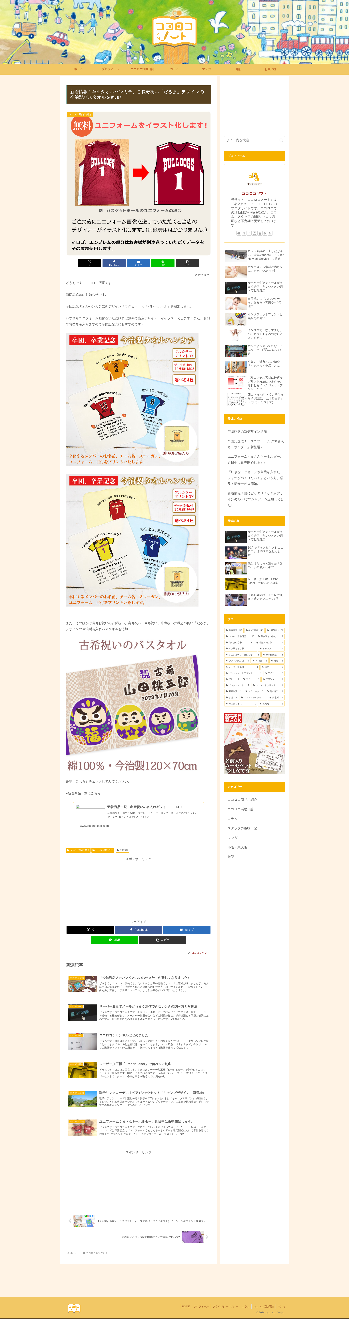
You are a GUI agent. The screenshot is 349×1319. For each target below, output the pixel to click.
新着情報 (123, 850)
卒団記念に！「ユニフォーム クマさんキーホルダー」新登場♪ (256, 444)
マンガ (281, 1306)
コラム (246, 1306)
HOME (186, 1306)
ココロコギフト (254, 193)
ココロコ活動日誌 (104, 850)
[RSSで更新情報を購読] (270, 233)
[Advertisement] (138, 887)
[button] (187, 263)
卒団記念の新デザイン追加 (247, 431)
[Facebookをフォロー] (249, 233)
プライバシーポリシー (225, 1306)
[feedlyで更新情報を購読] (264, 233)
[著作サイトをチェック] (238, 233)
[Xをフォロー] (244, 233)
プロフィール (201, 1306)
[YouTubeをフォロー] (259, 233)
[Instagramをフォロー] (254, 233)
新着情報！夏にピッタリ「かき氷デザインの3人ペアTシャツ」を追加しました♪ (256, 499)
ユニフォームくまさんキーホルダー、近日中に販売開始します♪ (255, 459)
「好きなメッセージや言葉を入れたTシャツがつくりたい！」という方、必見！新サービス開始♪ (255, 478)
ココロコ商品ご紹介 (79, 850)
